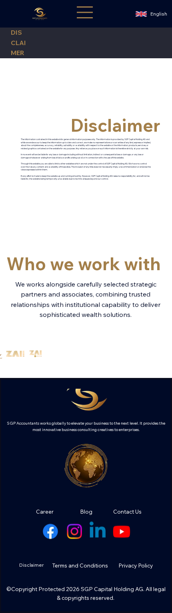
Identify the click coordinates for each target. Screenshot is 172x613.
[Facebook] (50, 532)
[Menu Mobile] (86, 12)
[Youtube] (122, 532)
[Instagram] (74, 532)
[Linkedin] (98, 532)
